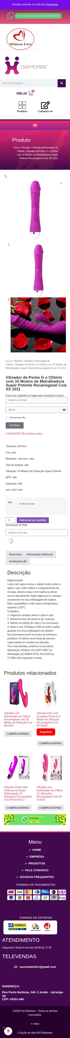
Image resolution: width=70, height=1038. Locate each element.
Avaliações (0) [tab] (17, 561)
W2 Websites (44, 1032)
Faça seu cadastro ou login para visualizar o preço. (35, 395)
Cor (10, 502)
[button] (35, 125)
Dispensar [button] (52, 4)
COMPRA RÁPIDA (18, 733)
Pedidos (22, 111)
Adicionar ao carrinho (32, 520)
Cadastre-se (45, 111)
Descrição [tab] (15, 554)
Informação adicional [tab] (40, 554)
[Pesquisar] (62, 83)
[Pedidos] (22, 105)
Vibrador (25, 147)
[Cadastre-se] (45, 105)
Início (16, 147)
